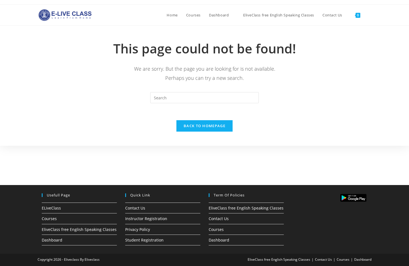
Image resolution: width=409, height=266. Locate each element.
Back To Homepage (204, 125)
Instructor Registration (146, 218)
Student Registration (144, 240)
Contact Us (135, 208)
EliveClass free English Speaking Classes (79, 229)
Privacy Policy (137, 229)
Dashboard (52, 240)
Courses (49, 218)
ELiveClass (51, 208)
